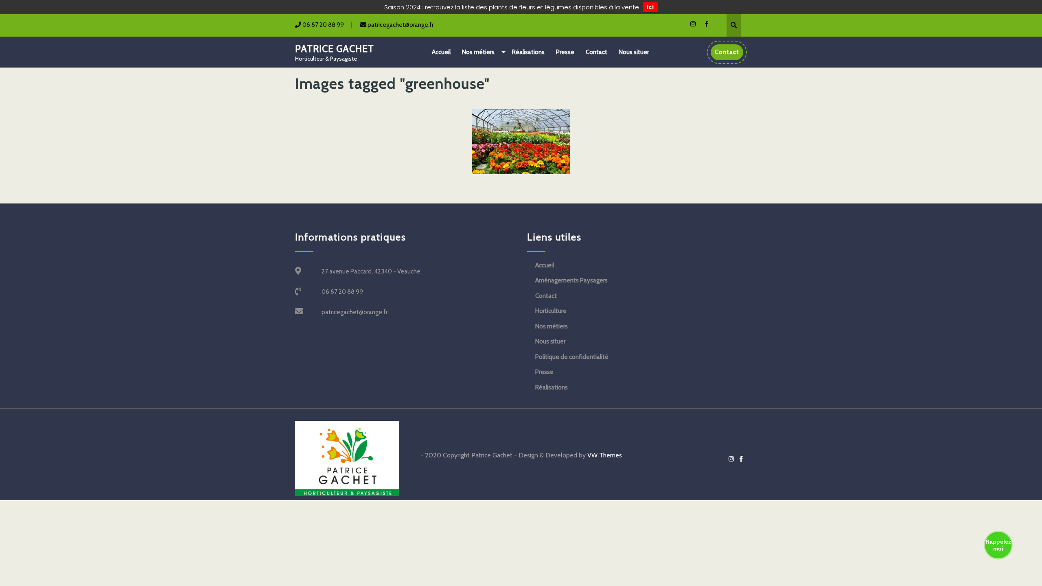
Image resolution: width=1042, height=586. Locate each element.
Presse (565, 52)
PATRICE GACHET (334, 49)
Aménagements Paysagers (571, 280)
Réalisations (528, 52)
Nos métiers (478, 52)
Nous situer (634, 52)
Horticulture (551, 311)
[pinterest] (689, 23)
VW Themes (604, 455)
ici (650, 7)
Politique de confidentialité (572, 357)
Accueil (441, 52)
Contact (596, 52)
